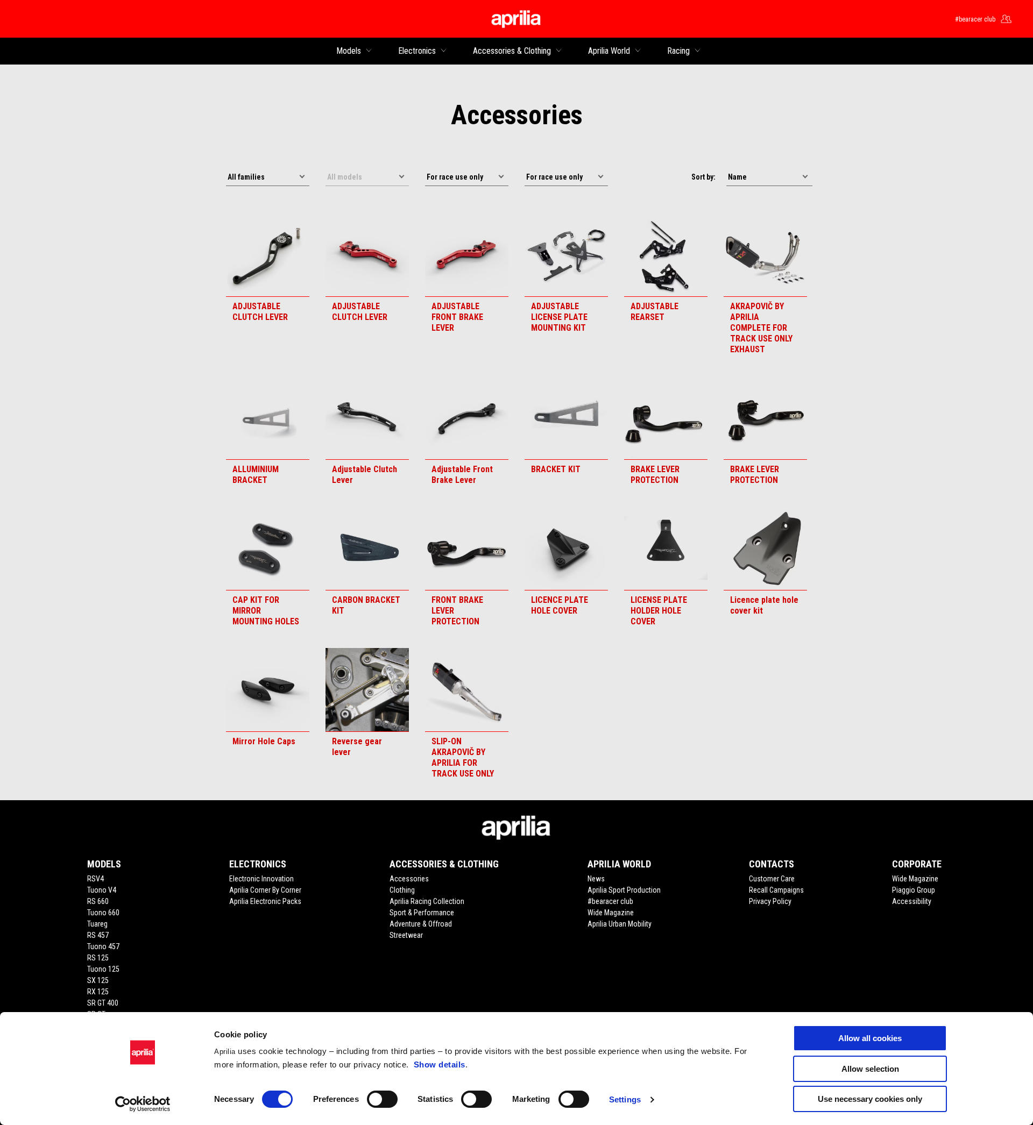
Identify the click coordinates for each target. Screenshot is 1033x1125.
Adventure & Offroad (421, 924)
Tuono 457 (103, 946)
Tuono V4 (101, 890)
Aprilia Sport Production (624, 890)
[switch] (382, 1099)
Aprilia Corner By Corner (265, 890)
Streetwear (406, 935)
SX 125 (98, 980)
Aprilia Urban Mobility (620, 924)
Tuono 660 (103, 912)
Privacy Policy (770, 901)
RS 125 (98, 957)
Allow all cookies (870, 1038)
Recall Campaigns (776, 890)
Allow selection (870, 1068)
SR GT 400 (102, 1003)
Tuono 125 (103, 969)
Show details (439, 1064)
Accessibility (911, 901)
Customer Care (772, 878)
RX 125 (98, 991)
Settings (625, 1099)
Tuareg (97, 924)
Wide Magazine (611, 912)
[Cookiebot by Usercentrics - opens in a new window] (143, 1104)
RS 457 (98, 935)
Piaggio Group (913, 890)
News (596, 878)
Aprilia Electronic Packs (265, 901)
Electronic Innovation (261, 878)
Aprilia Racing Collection (427, 901)
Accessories (409, 878)
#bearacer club (610, 901)
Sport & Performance (422, 912)
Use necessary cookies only (870, 1098)
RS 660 (98, 901)
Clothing (402, 890)
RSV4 (95, 878)
